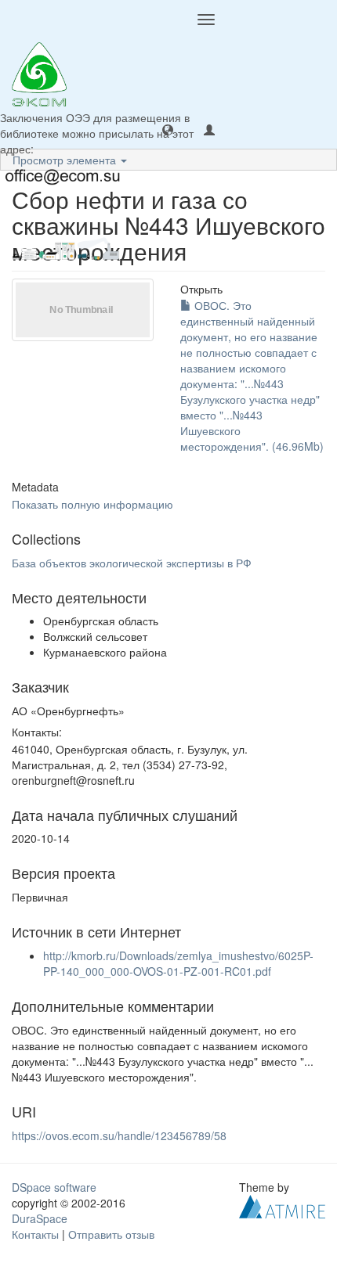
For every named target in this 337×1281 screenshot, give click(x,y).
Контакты (35, 1234)
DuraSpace (39, 1218)
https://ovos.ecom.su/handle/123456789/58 (119, 1135)
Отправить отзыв (111, 1234)
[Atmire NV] (282, 1204)
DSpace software (54, 1187)
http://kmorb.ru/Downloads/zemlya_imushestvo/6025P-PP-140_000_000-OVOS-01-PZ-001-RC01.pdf (178, 963)
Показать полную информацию (92, 504)
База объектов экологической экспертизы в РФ (132, 562)
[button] (168, 129)
